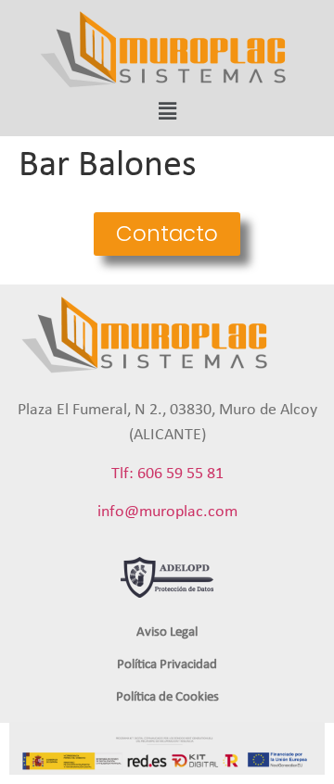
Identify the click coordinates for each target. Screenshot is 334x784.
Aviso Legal (167, 632)
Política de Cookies (167, 697)
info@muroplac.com (167, 512)
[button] (167, 234)
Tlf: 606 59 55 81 (167, 474)
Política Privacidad (167, 665)
